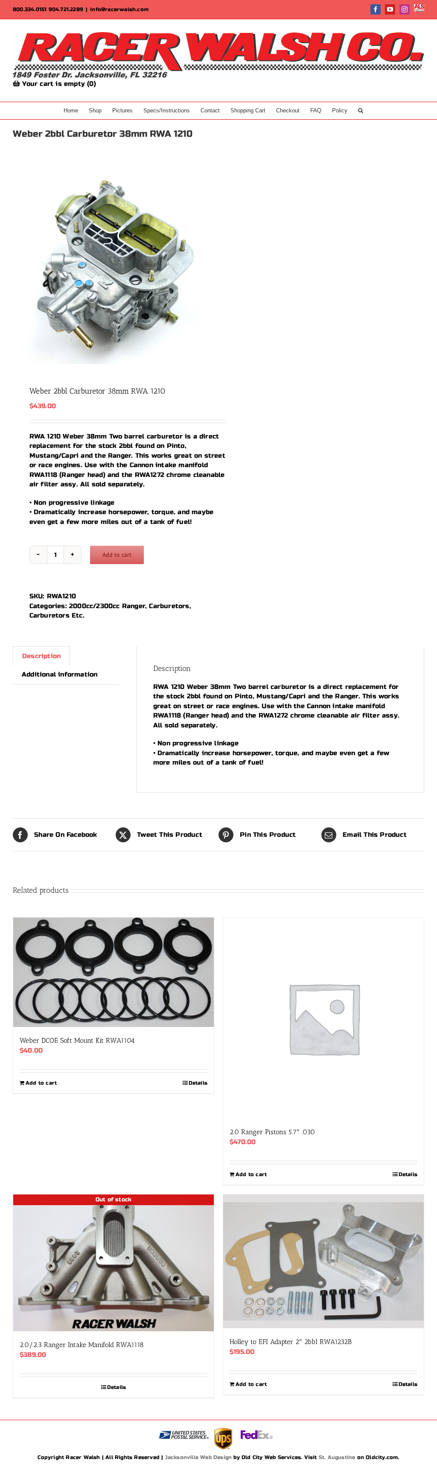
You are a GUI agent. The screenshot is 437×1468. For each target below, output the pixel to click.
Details (198, 1083)
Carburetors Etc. (56, 615)
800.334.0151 (30, 9)
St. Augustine (337, 1457)
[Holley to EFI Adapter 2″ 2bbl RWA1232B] (323, 1261)
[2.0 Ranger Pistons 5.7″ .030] (323, 1018)
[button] (360, 110)
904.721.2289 (66, 9)
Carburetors (169, 606)
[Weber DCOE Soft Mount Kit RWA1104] (113, 972)
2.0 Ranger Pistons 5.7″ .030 (272, 1132)
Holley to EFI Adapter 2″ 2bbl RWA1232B (291, 1342)
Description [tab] (41, 656)
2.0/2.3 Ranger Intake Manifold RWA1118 (82, 1345)
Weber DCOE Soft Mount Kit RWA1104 (77, 1040)
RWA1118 (43, 475)
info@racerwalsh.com (119, 9)
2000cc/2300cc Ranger (107, 606)
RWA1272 (149, 475)
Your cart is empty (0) (58, 84)
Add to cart (116, 555)
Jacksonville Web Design (198, 1457)
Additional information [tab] (59, 674)
